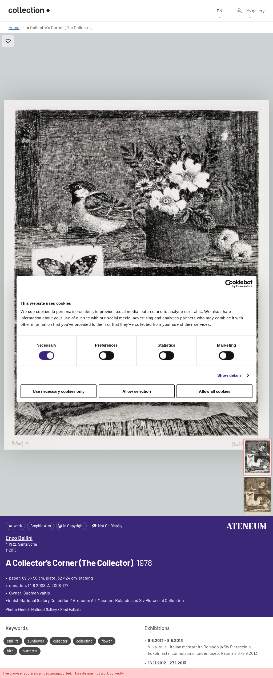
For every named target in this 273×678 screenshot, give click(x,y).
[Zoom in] (136, 275)
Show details (229, 375)
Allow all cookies (214, 391)
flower (107, 641)
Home (14, 27)
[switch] (106, 355)
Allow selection (136, 391)
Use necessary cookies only (59, 391)
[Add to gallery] (8, 41)
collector (60, 641)
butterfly (30, 651)
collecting (84, 641)
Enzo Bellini (19, 537)
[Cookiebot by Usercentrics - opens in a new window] (229, 284)
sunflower (36, 641)
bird (10, 651)
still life (13, 641)
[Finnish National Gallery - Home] (29, 11)
